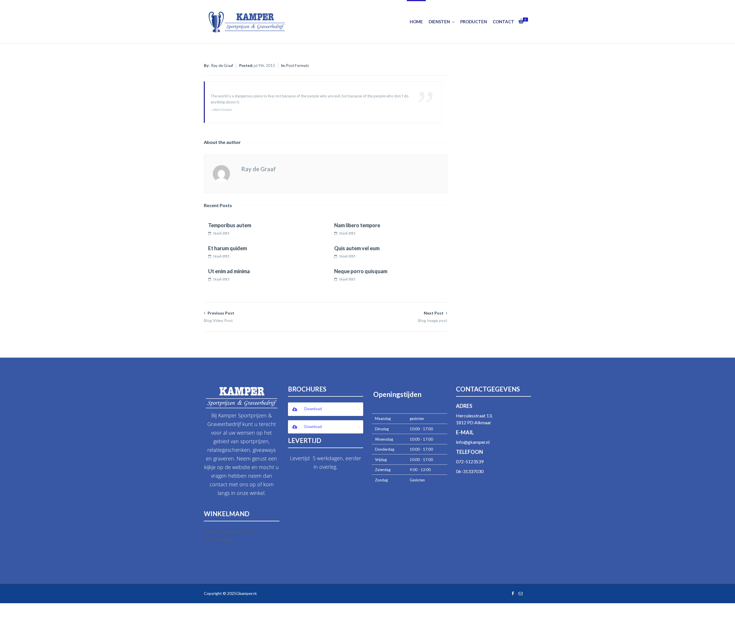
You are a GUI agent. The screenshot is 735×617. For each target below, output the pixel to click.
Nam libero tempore (357, 225)
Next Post (432, 317)
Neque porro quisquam (360, 271)
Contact (503, 21)
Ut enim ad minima (229, 271)
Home (416, 21)
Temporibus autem (229, 225)
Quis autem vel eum (357, 248)
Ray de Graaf (222, 65)
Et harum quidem (227, 248)
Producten (473, 21)
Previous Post (219, 317)
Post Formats (297, 65)
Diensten (439, 21)
